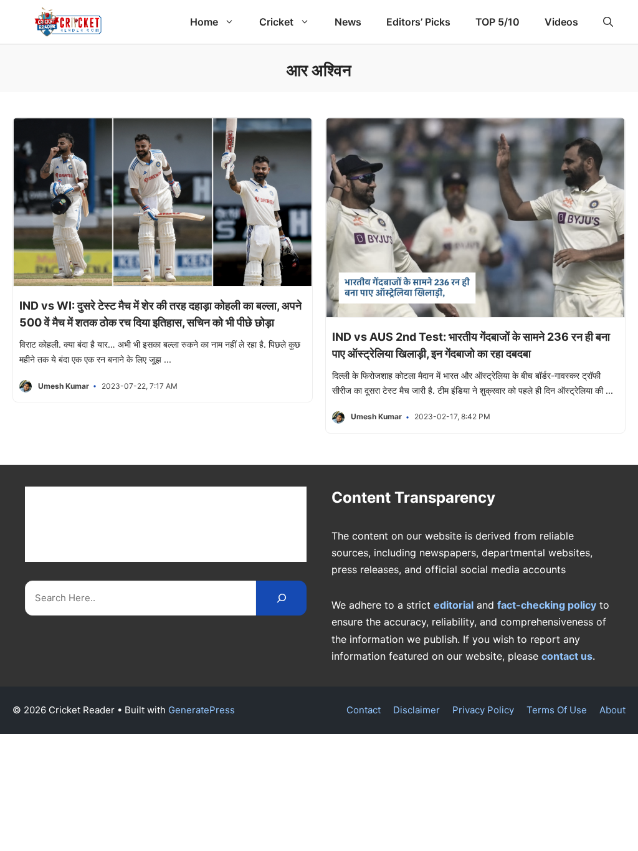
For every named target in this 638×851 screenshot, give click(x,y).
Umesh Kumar (63, 386)
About (612, 710)
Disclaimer (416, 710)
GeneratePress (201, 710)
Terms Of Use (556, 710)
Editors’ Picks (418, 22)
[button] (608, 22)
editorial (454, 605)
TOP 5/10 (497, 22)
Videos (561, 22)
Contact (363, 710)
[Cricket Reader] (68, 22)
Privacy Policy (483, 710)
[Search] (281, 598)
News (348, 22)
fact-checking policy (546, 605)
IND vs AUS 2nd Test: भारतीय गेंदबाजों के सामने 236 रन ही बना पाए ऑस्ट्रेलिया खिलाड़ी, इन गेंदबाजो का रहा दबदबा (471, 345)
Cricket (276, 22)
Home (204, 22)
